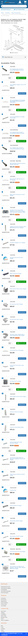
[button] (26, 633)
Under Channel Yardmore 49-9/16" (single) (17, 475)
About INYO (3, 611)
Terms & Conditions (5, 620)
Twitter (2, 630)
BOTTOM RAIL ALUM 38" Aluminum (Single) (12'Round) (17, 164)
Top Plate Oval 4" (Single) (15, 381)
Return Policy (3, 615)
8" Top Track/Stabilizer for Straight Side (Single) (17, 117)
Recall (2, 618)
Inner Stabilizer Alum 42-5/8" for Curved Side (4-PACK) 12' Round (17, 133)
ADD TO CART (22, 77)
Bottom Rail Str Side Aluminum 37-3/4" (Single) (17, 179)
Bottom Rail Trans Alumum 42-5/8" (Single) (17, 195)
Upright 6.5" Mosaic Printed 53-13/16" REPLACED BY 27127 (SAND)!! (18, 227)
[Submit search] (2, 6)
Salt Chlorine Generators (6, 591)
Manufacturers (4, 601)
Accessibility (3, 605)
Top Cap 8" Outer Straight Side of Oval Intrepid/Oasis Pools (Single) (17, 335)
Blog (2, 625)
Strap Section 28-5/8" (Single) (16, 520)
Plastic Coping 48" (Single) (15, 273)
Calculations (3, 598)
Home (2, 12)
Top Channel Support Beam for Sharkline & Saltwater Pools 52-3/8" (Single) (17, 458)
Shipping (2, 612)
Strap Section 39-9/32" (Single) (16, 536)
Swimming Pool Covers (5, 586)
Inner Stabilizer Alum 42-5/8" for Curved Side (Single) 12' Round (17, 70)
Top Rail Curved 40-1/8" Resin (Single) (16, 258)
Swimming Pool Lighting (5, 588)
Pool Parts (7, 12)
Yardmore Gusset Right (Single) (17, 427)
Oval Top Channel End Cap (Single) (17, 551)
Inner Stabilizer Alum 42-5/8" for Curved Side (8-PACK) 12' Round (17, 148)
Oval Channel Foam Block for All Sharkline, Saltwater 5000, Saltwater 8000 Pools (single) (17, 567)
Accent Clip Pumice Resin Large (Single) (17, 366)
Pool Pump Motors (4, 592)
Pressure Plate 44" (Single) (16, 505)
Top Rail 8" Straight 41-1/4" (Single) (17, 242)
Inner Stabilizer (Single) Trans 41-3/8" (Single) (18, 85)
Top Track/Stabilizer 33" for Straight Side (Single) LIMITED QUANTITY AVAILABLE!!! (17, 101)
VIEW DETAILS (22, 93)
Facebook (3, 628)
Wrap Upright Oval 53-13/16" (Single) (18, 396)
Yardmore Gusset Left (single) (16, 411)
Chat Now (24, 9)
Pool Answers (3, 599)
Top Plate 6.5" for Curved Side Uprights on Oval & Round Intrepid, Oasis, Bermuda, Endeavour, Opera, (18, 211)
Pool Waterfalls (4, 589)
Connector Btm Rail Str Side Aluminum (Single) (16, 443)
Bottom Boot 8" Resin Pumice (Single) (18, 288)
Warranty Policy (4, 617)
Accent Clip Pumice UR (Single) (16, 350)
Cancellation (3, 614)
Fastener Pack (13, 490)
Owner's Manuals (4, 602)
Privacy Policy (4, 604)
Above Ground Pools (15, 12)
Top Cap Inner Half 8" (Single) (16, 304)
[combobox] (14, 6)
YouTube (2, 631)
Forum (2, 627)
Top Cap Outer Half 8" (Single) (16, 319)
